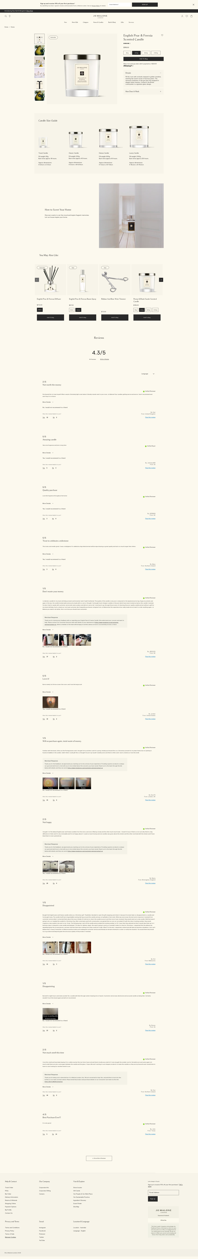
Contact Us (8, 1213)
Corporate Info (44, 1188)
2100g (156, 53)
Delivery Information (11, 1197)
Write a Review (104, 359)
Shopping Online (10, 1204)
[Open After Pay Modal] (133, 66)
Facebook (42, 1231)
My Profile (8, 1210)
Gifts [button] (122, 22)
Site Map (76, 1207)
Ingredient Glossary (79, 1200)
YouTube (42, 1240)
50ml (71, 310)
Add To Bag (143, 59)
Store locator (77, 1188)
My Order (8, 1194)
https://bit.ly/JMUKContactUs (54, 1081)
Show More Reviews (100, 1158)
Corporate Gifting (45, 1191)
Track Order (9, 1188)
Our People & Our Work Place (83, 1194)
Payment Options (10, 1207)
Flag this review (150, 417)
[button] (193, 4)
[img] (182, 16)
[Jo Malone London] (100, 16)
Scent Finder (77, 1204)
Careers (41, 1194)
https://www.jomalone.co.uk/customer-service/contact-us (85, 768)
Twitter (41, 1237)
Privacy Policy (9, 1231)
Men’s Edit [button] (75, 22)
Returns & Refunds (11, 1200)
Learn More (58, 11)
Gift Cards (76, 1191)
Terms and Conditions (12, 1228)
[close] (193, 5)
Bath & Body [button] (112, 22)
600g (146, 53)
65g (127, 53)
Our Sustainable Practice (81, 1197)
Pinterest (42, 1234)
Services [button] (131, 22)
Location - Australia (79, 1228)
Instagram (42, 1228)
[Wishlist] (162, 35)
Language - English (79, 1231)
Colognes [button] (85, 22)
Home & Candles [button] (98, 22)
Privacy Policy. (96, 6)
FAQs (6, 1191)
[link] (50, 279)
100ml (78, 310)
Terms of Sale (9, 1234)
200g (136, 53)
